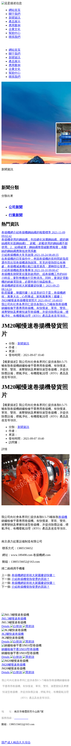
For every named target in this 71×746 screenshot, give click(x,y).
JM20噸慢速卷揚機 (13, 664)
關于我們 (14, 13)
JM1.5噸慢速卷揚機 (13, 618)
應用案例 (14, 25)
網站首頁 (14, 10)
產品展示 (14, 21)
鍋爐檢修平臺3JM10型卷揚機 (20, 649)
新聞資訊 (14, 17)
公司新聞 (16, 207)
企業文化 (14, 29)
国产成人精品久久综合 (16, 742)
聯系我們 (14, 36)
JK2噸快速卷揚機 (12, 633)
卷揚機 (62, 516)
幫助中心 (14, 33)
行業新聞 (16, 215)
